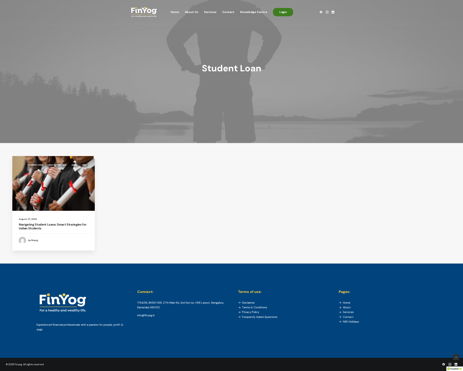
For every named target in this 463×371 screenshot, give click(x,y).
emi (84, 165)
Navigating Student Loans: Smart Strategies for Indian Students (52, 226)
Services (210, 12)
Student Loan (35, 165)
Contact (228, 12)
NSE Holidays (351, 321)
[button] (321, 12)
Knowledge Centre (253, 12)
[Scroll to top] (456, 357)
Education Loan (57, 165)
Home (175, 12)
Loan (74, 165)
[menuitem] (175, 12)
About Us (191, 12)
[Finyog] (143, 12)
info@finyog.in (146, 315)
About (347, 307)
